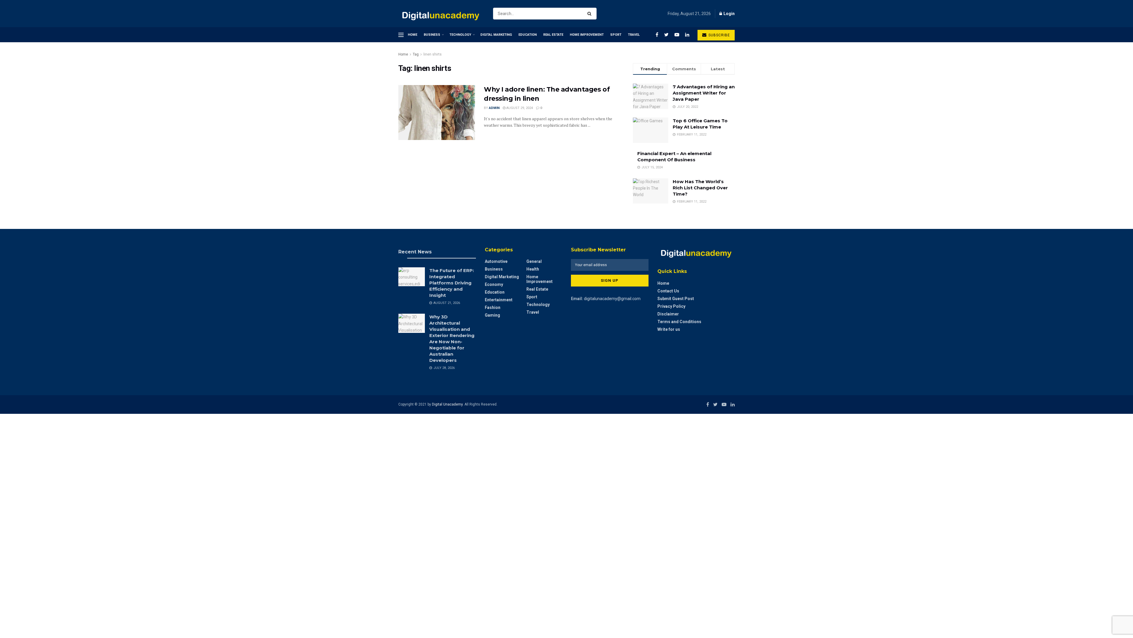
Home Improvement (587, 35)
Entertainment (499, 299)
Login (729, 13)
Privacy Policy (671, 306)
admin (494, 108)
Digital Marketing (496, 35)
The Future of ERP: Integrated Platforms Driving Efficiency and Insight (451, 283)
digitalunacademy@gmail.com (612, 298)
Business (432, 35)
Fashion (492, 307)
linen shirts (432, 54)
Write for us (668, 329)
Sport (615, 35)
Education (527, 35)
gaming (492, 315)
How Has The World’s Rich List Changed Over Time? (700, 188)
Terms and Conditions (679, 321)
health (532, 269)
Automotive (496, 261)
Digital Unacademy (447, 404)
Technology (460, 35)
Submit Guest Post (675, 298)
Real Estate (553, 35)
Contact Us (668, 291)
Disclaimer (668, 314)
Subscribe (718, 35)
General (534, 261)
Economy (494, 284)
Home (412, 35)
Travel (634, 35)
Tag (416, 54)
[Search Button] (590, 13)
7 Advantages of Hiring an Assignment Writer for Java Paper (704, 93)
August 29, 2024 (519, 108)
